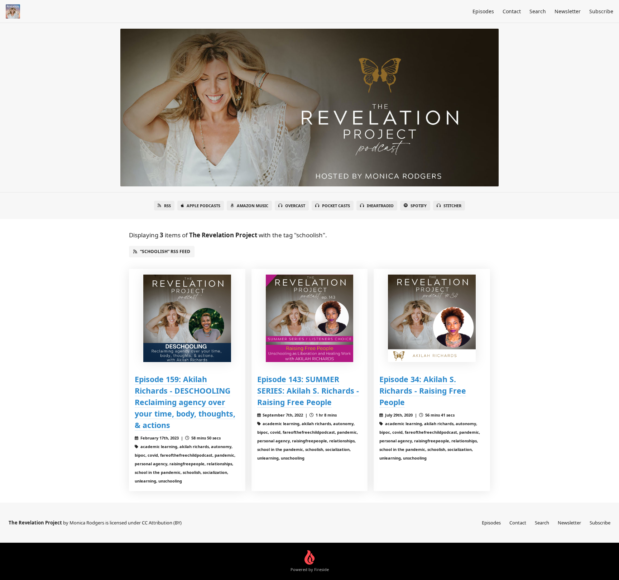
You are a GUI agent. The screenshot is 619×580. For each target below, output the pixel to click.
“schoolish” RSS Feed (165, 251)
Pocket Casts (336, 205)
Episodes (483, 11)
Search (537, 11)
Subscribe (601, 11)
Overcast (295, 205)
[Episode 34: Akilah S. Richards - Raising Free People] (432, 318)
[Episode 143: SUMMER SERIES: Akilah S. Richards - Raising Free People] (309, 318)
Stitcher (452, 205)
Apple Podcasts (203, 205)
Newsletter (568, 11)
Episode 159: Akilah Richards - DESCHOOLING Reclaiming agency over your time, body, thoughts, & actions (185, 402)
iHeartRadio (380, 205)
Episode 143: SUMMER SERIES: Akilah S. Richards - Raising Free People (308, 390)
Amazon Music (252, 205)
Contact (512, 11)
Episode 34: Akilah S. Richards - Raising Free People (422, 390)
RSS (167, 205)
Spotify (419, 205)
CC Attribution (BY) (162, 522)
